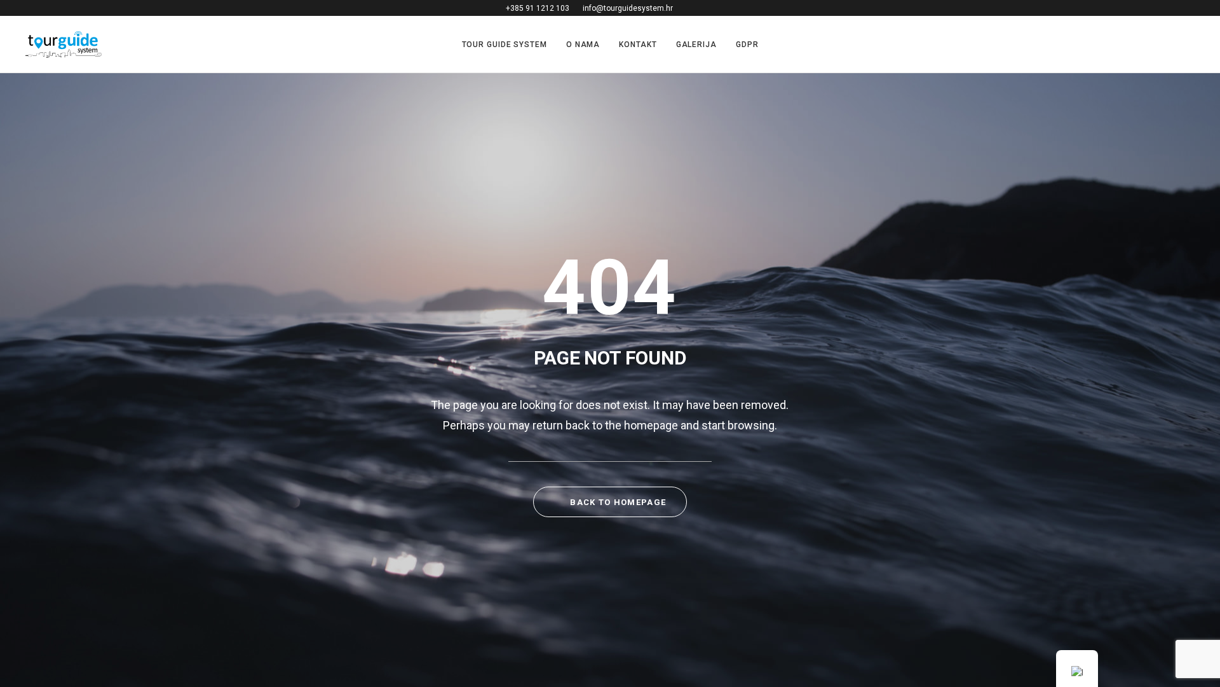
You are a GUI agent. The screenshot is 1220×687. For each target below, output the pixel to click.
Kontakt (637, 44)
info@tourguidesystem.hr (628, 8)
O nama (583, 44)
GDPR (747, 44)
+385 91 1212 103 (537, 8)
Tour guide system (504, 44)
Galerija (696, 44)
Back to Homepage (616, 502)
